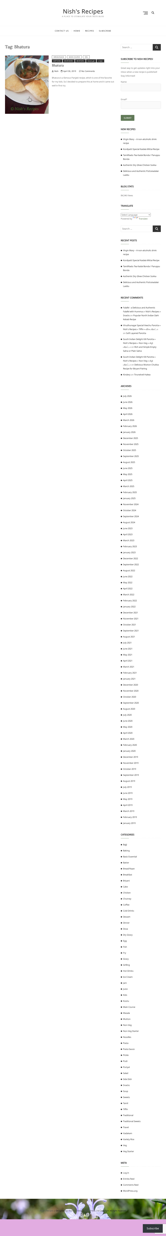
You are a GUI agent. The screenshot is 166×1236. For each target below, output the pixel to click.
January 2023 (129, 552)
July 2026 (127, 396)
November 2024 (130, 504)
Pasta (125, 1043)
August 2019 (129, 781)
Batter (126, 862)
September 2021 (131, 630)
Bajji (125, 844)
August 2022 (129, 570)
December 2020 (130, 684)
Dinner (126, 922)
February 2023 (130, 546)
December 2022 (130, 558)
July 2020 (127, 714)
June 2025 (127, 468)
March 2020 (128, 738)
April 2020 (127, 732)
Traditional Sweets (132, 1121)
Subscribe (105, 30)
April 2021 (127, 660)
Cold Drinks (128, 910)
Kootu (126, 1000)
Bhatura (80, 61)
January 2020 (129, 750)
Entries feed (128, 1178)
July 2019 (127, 787)
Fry (124, 952)
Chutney (127, 898)
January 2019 (129, 823)
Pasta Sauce (129, 1049)
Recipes (89, 30)
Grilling (126, 964)
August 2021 (129, 636)
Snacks (126, 1085)
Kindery (126, 374)
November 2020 (130, 690)
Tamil (125, 1103)
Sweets (126, 1097)
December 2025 (130, 438)
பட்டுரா (100, 61)
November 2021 (130, 618)
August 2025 (129, 462)
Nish (56, 71)
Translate (143, 218)
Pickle (126, 1055)
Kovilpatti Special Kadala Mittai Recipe (141, 149)
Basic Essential (130, 856)
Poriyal (126, 1067)
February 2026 (130, 426)
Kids (125, 994)
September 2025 (131, 456)
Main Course (74, 57)
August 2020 (129, 708)
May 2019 (127, 799)
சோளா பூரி (91, 61)
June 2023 (127, 528)
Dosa (125, 928)
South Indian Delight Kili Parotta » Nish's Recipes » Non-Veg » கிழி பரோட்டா (139, 343)
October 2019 (129, 768)
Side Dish (127, 1079)
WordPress (90, 1210)
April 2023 (127, 534)
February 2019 (130, 817)
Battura (57, 61)
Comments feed (130, 1184)
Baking (126, 850)
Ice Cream (128, 976)
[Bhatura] (27, 57)
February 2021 (130, 672)
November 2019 (130, 762)
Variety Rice (128, 1139)
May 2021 (127, 654)
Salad (125, 1073)
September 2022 (131, 564)
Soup (125, 1091)
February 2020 (130, 744)
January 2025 (129, 498)
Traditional (128, 1115)
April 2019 (127, 805)
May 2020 (127, 726)
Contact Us (62, 30)
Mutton (126, 1019)
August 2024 (129, 522)
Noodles (127, 1037)
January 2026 (129, 432)
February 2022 (130, 600)
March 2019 (128, 811)
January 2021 (129, 678)
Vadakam (127, 1133)
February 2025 (130, 492)
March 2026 (128, 420)
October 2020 (129, 696)
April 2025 (127, 480)
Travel (126, 1127)
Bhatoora (68, 61)
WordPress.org (130, 1190)
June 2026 (127, 402)
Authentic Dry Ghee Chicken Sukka (139, 165)
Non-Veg (127, 1025)
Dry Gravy (128, 934)
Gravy (126, 958)
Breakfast (127, 874)
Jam (125, 982)
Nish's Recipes (83, 11)
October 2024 (129, 510)
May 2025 (127, 474)
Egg (125, 940)
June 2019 (127, 793)
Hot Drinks (128, 970)
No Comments (88, 71)
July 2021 (127, 642)
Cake (125, 886)
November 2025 (130, 444)
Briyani (126, 880)
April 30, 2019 (69, 71)
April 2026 (127, 414)
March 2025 (128, 486)
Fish (125, 946)
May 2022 (127, 582)
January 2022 (129, 606)
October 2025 (129, 450)
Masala (126, 1012)
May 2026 (127, 408)
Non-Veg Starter (131, 1031)
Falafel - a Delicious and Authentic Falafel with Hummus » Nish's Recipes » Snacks (142, 311)
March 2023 (128, 540)
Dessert (126, 916)
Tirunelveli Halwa (142, 374)
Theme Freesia (76, 1210)
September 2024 (131, 516)
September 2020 (131, 702)
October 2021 (129, 624)
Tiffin (125, 1109)
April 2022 (127, 588)
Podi (125, 1061)
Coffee (126, 904)
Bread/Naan (59, 57)
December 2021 (130, 612)
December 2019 (130, 756)
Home (77, 30)
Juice (125, 988)
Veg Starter (128, 1151)
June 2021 (127, 648)
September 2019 (131, 774)
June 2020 (127, 720)
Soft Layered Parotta (136, 333)
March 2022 (128, 594)
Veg (86, 57)
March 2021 (128, 666)
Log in (126, 1172)
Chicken (127, 892)
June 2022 (127, 576)
